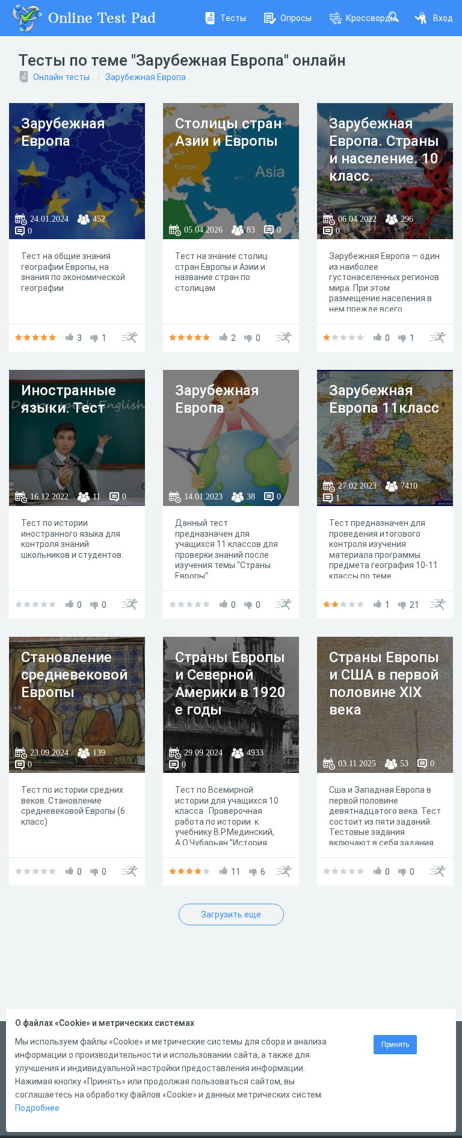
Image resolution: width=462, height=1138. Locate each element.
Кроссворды (371, 18)
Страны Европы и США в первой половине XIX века (384, 683)
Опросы (296, 18)
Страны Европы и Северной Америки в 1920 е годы (230, 683)
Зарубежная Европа (145, 77)
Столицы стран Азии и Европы (228, 132)
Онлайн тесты (61, 77)
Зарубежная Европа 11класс (384, 399)
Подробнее (37, 1108)
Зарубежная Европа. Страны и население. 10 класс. (384, 149)
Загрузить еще (231, 914)
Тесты (233, 18)
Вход (443, 18)
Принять (395, 1044)
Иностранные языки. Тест (68, 399)
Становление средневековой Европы (74, 675)
